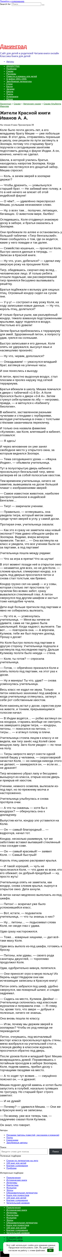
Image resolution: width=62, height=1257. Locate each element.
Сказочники (12, 1140)
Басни (9, 86)
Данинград (13, 46)
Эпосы (9, 1190)
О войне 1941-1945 (16, 79)
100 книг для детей (16, 1163)
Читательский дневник (18, 1203)
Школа (9, 91)
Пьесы (9, 94)
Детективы (11, 1182)
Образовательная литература (22, 1192)
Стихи (9, 84)
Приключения (13, 1177)
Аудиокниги (12, 96)
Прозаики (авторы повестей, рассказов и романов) (32, 1135)
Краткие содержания (17, 1165)
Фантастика (12, 1185)
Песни (9, 99)
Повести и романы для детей (21, 76)
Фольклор (11, 1187)
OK (50, 1250)
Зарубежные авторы (17, 1142)
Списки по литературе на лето (22, 1160)
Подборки (11, 68)
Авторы (10, 61)
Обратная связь (14, 1240)
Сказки (9, 71)
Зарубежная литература (19, 81)
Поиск (3, 1147)
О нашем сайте (14, 1237)
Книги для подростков (17, 1195)
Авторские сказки (32, 103)
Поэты (9, 1137)
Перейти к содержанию (12, 1)
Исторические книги (16, 1180)
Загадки (10, 89)
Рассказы (11, 74)
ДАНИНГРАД (12, 66)
